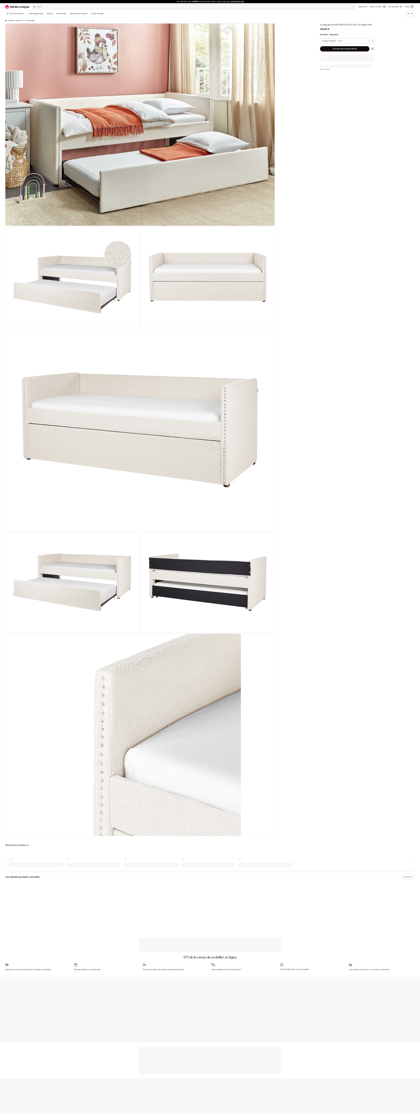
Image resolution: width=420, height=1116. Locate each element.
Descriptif (324, 34)
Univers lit (19, 20)
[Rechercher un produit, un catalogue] (34, 6)
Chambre (11, 20)
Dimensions (334, 34)
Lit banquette (30, 20)
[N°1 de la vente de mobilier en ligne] (17, 7)
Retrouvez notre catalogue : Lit (17, 845)
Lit (23, 20)
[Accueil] (6, 20)
